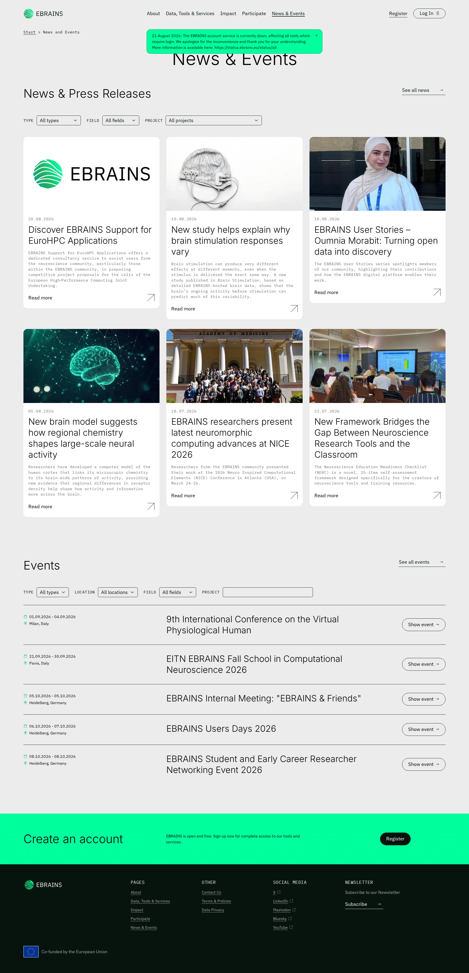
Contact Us (211, 892)
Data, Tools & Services (190, 13)
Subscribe (356, 904)
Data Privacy (213, 909)
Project (154, 120)
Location (85, 592)
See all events (414, 562)
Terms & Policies (216, 901)
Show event (421, 624)
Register (398, 13)
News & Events (288, 13)
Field (93, 120)
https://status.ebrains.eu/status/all (245, 47)
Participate (254, 13)
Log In (426, 13)
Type (28, 120)
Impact (228, 13)
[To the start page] (43, 13)
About (153, 13)
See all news (415, 90)
